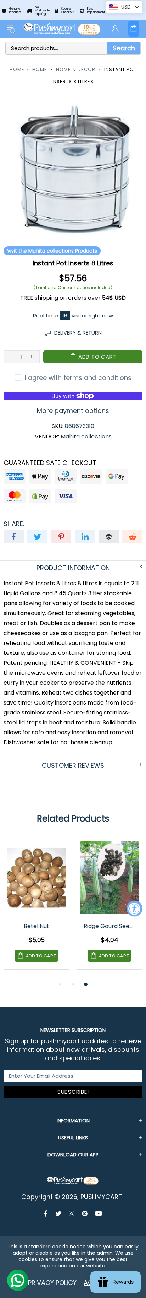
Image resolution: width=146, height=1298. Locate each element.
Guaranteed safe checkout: (51, 463)
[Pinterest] (85, 1213)
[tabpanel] (36, 909)
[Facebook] (46, 1213)
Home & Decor (75, 69)
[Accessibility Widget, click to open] (134, 909)
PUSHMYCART (62, 28)
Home (17, 69)
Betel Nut (36, 926)
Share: (14, 524)
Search (124, 48)
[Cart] (133, 29)
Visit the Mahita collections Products (52, 250)
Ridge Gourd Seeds (110, 926)
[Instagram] (72, 1213)
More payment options (73, 411)
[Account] (115, 28)
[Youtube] (98, 1213)
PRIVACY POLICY (52, 1282)
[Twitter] (59, 1213)
